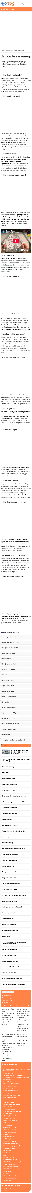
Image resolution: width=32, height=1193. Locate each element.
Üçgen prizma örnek (7, 686)
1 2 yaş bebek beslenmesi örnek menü (13, 740)
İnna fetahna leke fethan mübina (7, 1053)
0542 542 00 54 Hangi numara (11, 1083)
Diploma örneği (6, 658)
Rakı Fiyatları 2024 (7, 1017)
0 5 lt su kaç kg (7, 1081)
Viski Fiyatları (6, 1191)
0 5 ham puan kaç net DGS (10, 1159)
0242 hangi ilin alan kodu (9, 1176)
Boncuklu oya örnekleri (8, 696)
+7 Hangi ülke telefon (9, 1109)
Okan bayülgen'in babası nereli (7, 1048)
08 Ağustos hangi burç (9, 1157)
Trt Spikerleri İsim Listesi (22, 1025)
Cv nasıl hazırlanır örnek (8, 729)
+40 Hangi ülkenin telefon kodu (11, 1104)
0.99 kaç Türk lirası (8, 1088)
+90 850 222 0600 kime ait (10, 1120)
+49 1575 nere (7, 1150)
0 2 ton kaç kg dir (7, 1093)
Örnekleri (10, 50)
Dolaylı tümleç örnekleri (8, 718)
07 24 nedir (6, 1173)
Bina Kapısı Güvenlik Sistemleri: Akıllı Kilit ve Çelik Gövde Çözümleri (16, 1070)
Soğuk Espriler (6, 1022)
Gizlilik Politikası (6, 995)
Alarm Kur (5, 1024)
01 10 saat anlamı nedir (9, 1132)
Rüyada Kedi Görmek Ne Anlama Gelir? (13, 1075)
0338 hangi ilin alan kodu (9, 1116)
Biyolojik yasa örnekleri (8, 664)
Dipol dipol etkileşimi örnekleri (10, 642)
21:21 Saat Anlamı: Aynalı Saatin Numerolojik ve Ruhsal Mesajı (16, 1078)
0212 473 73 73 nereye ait (10, 1102)
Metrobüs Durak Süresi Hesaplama (24, 1016)
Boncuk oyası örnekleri (8, 637)
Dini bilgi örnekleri (6, 675)
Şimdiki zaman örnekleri (8, 707)
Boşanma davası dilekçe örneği (11, 713)
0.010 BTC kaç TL (7, 1106)
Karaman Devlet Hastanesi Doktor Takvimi (7, 1058)
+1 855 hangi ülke (7, 1139)
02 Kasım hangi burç (8, 1136)
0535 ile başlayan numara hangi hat (12, 1162)
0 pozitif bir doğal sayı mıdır (10, 1090)
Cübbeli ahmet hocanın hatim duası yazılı (24, 1012)
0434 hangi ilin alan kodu (9, 1086)
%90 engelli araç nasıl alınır (10, 1127)
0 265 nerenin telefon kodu (10, 1143)
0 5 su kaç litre (7, 1152)
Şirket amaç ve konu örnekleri (10, 724)
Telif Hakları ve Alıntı (7, 1000)
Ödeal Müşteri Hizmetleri (10, 1073)
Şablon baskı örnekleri (8, 653)
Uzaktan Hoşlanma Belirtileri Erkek (23, 1029)
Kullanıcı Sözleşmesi (8, 998)
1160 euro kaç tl (22, 1041)
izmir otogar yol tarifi (23, 1039)
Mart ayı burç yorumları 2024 (24, 1021)
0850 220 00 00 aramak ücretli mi (12, 1169)
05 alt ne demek (7, 1125)
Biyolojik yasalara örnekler (9, 648)
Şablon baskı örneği (19, 50)
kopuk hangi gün (22, 1036)
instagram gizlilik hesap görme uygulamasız (7, 1039)
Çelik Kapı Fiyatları (8, 1188)
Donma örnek (5, 734)
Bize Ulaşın (5, 1002)
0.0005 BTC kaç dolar (9, 1118)
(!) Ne (4, 1155)
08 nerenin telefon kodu (9, 1148)
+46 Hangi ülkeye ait (8, 1180)
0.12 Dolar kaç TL (7, 1113)
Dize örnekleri (5, 702)
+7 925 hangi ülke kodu (9, 1164)
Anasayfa (4, 50)
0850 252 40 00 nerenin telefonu (12, 1111)
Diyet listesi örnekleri (8, 691)
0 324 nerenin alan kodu (9, 1123)
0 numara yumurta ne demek (11, 1166)
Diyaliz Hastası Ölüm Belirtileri (8, 1010)
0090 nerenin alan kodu (9, 1097)
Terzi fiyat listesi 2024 (8, 1034)
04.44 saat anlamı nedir (9, 1178)
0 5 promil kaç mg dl (8, 1134)
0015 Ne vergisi (7, 1171)
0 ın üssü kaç (6, 1099)
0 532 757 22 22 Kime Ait (9, 1141)
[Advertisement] (16, 29)
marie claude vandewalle (21, 1044)
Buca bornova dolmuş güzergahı (8, 1044)
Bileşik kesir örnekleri (8, 680)
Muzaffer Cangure (22, 1009)
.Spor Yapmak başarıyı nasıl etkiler (12, 1146)
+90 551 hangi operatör (9, 1129)
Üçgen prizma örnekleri (8, 669)
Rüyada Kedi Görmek (7, 9)
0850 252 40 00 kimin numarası (11, 1095)
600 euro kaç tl (21, 1034)
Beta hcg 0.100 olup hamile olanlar (8, 1014)
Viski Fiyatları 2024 (7, 1020)
